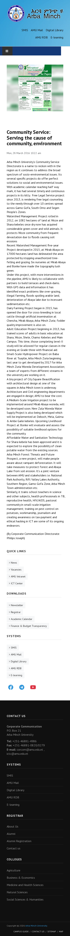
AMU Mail (37, 30)
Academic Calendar (21, 619)
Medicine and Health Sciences (25, 885)
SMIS (25, 30)
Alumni (11, 834)
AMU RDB (41, 37)
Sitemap (51, 931)
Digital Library (54, 30)
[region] (35, 88)
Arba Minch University (36, 925)
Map (61, 931)
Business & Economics (21, 877)
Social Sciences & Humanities (25, 899)
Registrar (16, 612)
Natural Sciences (17, 892)
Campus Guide (21, 931)
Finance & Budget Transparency (29, 626)
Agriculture (13, 870)
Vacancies (16, 569)
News (14, 562)
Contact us (13, 848)
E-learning (57, 37)
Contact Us (38, 931)
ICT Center (17, 583)
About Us (12, 826)
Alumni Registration (19, 841)
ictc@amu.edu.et (17, 753)
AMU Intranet (18, 576)
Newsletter (17, 605)
